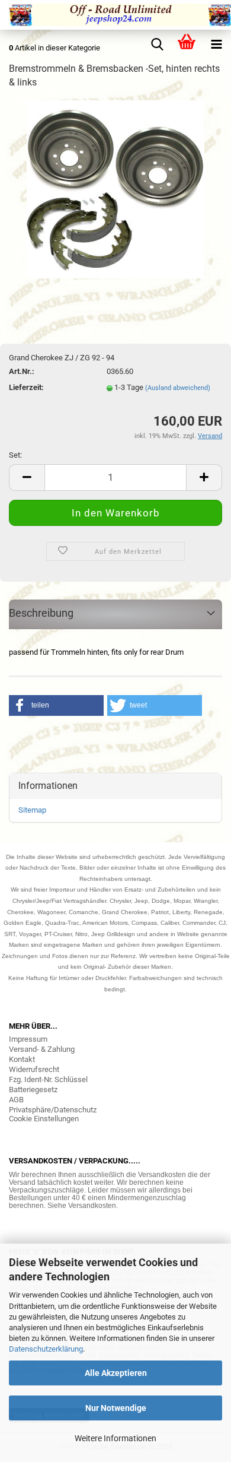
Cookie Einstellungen (44, 1118)
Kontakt (22, 1059)
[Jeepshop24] (115, 15)
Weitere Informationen (115, 1438)
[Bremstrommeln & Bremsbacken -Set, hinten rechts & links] (115, 188)
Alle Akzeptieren (116, 1373)
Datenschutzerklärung (46, 1348)
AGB (16, 1099)
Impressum (28, 1039)
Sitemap (32, 809)
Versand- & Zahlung (42, 1049)
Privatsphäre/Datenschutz (53, 1110)
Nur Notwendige (115, 1408)
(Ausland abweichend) (177, 388)
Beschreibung (41, 613)
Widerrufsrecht (34, 1069)
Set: (15, 455)
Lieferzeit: (26, 387)
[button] (56, 705)
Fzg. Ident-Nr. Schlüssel (48, 1079)
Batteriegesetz (33, 1089)
